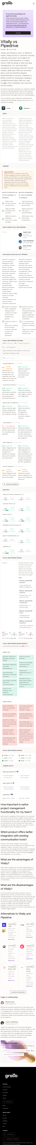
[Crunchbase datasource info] (12, 794)
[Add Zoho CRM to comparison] (33, 924)
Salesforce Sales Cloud (30, 969)
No (33, 1050)
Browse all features (12, 484)
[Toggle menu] (33, 3)
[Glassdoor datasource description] (11, 760)
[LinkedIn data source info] (17, 771)
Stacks (4, 1095)
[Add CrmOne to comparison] (15, 945)
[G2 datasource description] (12, 755)
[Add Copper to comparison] (33, 945)
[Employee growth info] (15, 771)
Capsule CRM (11, 925)
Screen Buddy (7, 1087)
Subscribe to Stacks (12, 1139)
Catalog (5, 1120)
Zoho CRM (29, 924)
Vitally (8, 108)
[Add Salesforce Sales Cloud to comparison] (33, 967)
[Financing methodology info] (10, 794)
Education (5, 1108)
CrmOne (11, 945)
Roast (4, 1098)
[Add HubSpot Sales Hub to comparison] (15, 967)
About (4, 1115)
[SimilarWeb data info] (13, 783)
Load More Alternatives (18, 992)
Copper (29, 945)
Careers (5, 1118)
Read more (11, 939)
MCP (4, 1126)
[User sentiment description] (10, 633)
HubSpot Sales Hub (12, 968)
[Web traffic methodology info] (11, 783)
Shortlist (8, 1101)
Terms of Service (12, 1144)
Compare (5, 1092)
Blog (4, 1105)
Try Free (18, 33)
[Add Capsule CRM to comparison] (15, 924)
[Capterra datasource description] (11, 758)
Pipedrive (27, 108)
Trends (5, 1123)
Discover (5, 1089)
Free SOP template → (21, 27)
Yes (29, 1050)
